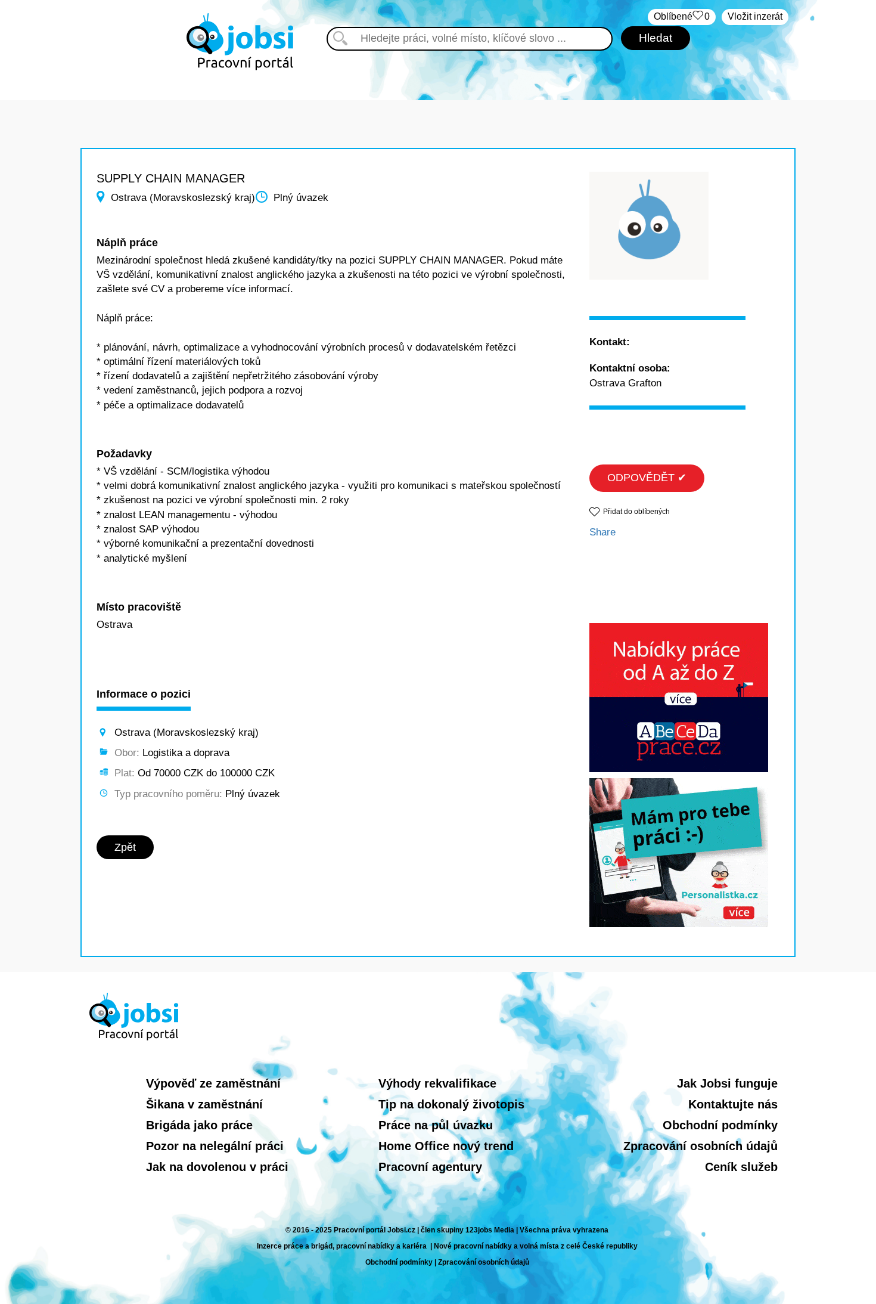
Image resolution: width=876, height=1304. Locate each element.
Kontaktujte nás (733, 1104)
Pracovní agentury (430, 1166)
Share (602, 532)
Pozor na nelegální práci (215, 1146)
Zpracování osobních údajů (700, 1146)
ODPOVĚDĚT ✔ (646, 478)
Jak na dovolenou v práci (217, 1166)
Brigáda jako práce (199, 1125)
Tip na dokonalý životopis (451, 1104)
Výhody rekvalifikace (437, 1083)
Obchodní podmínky (720, 1125)
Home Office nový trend (446, 1146)
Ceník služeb (741, 1166)
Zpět (125, 847)
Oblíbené (682, 16)
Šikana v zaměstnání (204, 1104)
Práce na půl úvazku (435, 1125)
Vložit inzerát (755, 16)
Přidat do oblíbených (636, 511)
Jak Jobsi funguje (727, 1083)
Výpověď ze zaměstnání (213, 1083)
